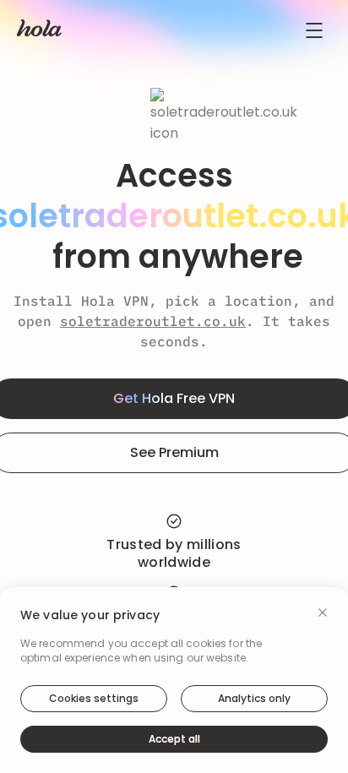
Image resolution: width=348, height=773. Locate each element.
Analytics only (254, 698)
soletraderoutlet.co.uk (153, 321)
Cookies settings (94, 698)
